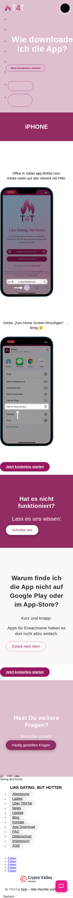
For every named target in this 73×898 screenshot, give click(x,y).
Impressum (21, 841)
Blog (15, 817)
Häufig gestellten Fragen (31, 745)
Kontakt (18, 822)
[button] (65, 8)
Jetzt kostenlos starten (25, 68)
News (16, 808)
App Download (23, 827)
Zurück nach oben (26, 646)
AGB (16, 846)
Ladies (17, 799)
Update (18, 813)
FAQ (15, 832)
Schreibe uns (22, 530)
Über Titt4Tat (22, 803)
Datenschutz (22, 836)
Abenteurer (21, 794)
